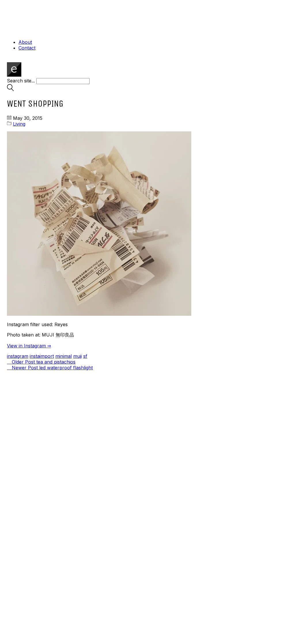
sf (85, 356)
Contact (26, 48)
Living (19, 124)
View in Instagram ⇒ (29, 346)
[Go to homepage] (14, 75)
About (25, 42)
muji (77, 356)
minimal (63, 356)
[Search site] (10, 89)
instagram (17, 356)
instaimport (42, 356)
